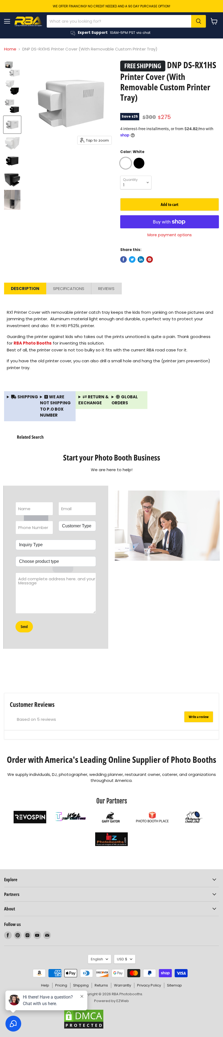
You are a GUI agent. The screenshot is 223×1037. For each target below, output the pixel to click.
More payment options (169, 235)
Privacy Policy (149, 985)
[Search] (198, 21)
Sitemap (174, 985)
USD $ (122, 959)
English (97, 959)
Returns (101, 985)
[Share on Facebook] (123, 259)
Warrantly (122, 985)
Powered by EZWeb (111, 1000)
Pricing (61, 985)
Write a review (199, 716)
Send (24, 626)
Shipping (81, 985)
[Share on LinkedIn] (141, 259)
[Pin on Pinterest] (149, 259)
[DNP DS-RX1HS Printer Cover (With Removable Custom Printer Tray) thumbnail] (12, 69)
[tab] (25, 288)
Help (45, 985)
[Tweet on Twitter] (132, 259)
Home (10, 49)
